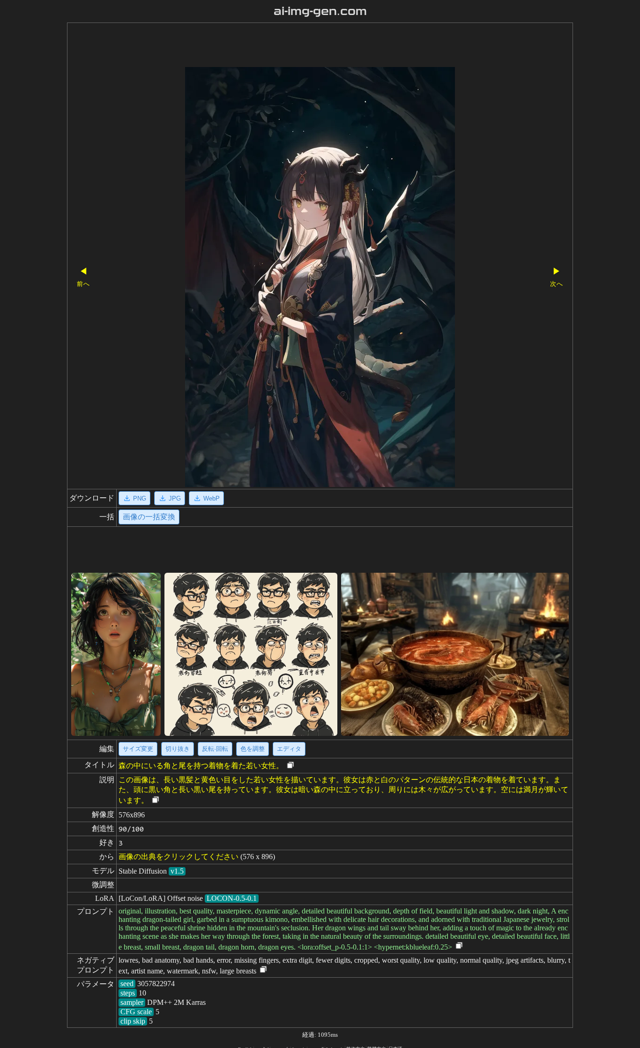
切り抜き (177, 748)
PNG (139, 498)
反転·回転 (215, 748)
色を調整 (252, 748)
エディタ (289, 748)
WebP (211, 498)
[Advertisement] (303, 46)
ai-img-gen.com (320, 11)
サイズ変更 (138, 748)
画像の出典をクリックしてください (178, 857)
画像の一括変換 (149, 517)
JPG (175, 498)
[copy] (290, 765)
